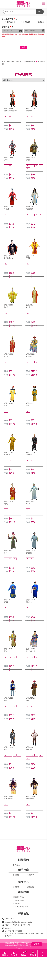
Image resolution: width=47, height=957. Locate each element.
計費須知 (16, 903)
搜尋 (40, 11)
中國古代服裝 (30, 61)
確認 (23, 47)
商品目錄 (10, 61)
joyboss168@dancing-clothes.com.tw (18, 922)
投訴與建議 (30, 887)
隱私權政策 (24, 945)
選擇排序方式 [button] (8, 80)
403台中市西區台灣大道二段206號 (17, 925)
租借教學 (30, 875)
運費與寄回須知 (18, 897)
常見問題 (16, 887)
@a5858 (8, 928)
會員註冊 (16, 875)
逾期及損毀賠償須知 (20, 907)
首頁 (3, 61)
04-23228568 (9, 919)
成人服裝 (19, 61)
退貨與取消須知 (18, 900)
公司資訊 (16, 865)
